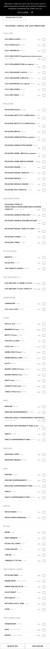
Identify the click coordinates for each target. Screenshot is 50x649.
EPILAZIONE (8, 103)
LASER (6, 318)
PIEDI (5, 468)
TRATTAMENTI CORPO (12, 569)
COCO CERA (8, 33)
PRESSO (6, 506)
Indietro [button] (13, 646)
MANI (5, 400)
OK (32, 12)
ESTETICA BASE (10, 251)
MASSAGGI (7, 448)
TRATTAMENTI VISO (11, 618)
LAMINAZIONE (9, 297)
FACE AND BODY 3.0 (11, 277)
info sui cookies (23, 12)
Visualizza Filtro (14, 17)
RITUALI (6, 526)
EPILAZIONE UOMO (11, 198)
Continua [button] (36, 646)
